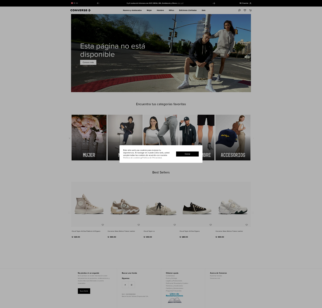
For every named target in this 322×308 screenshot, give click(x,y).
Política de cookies (131, 158)
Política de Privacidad (152, 158)
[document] (161, 154)
